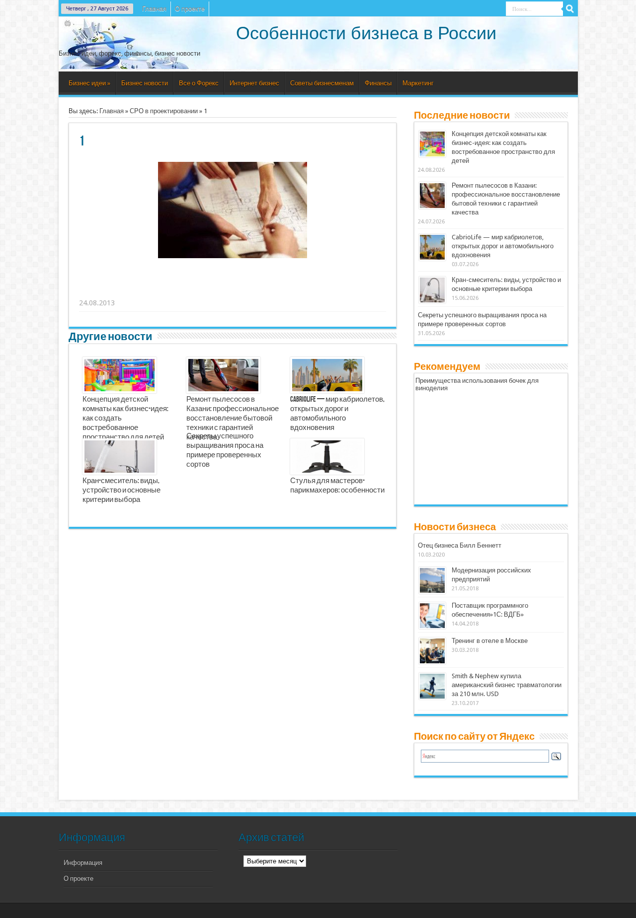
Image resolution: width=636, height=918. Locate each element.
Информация (83, 862)
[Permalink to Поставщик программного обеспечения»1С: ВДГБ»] (432, 615)
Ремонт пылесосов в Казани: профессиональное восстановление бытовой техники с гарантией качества (232, 418)
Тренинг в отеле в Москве (490, 640)
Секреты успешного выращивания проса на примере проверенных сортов (224, 450)
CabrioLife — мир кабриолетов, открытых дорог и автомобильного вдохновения (337, 413)
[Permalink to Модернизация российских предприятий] (432, 580)
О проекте (190, 8)
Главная (154, 8)
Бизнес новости (144, 83)
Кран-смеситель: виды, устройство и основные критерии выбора (121, 490)
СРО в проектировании (164, 111)
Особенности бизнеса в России (366, 33)
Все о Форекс (199, 83)
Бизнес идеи (89, 83)
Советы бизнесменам (322, 83)
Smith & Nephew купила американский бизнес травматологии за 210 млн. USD (506, 685)
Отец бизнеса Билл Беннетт (459, 545)
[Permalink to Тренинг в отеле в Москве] (432, 650)
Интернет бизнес (254, 83)
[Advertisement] (233, 290)
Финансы (378, 83)
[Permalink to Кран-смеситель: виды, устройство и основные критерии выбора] (432, 290)
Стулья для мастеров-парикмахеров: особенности (337, 486)
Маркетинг (418, 83)
